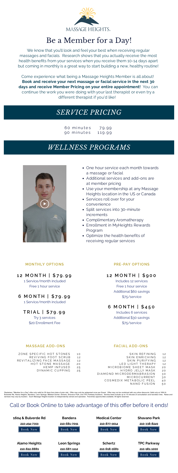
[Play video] (44, 203)
